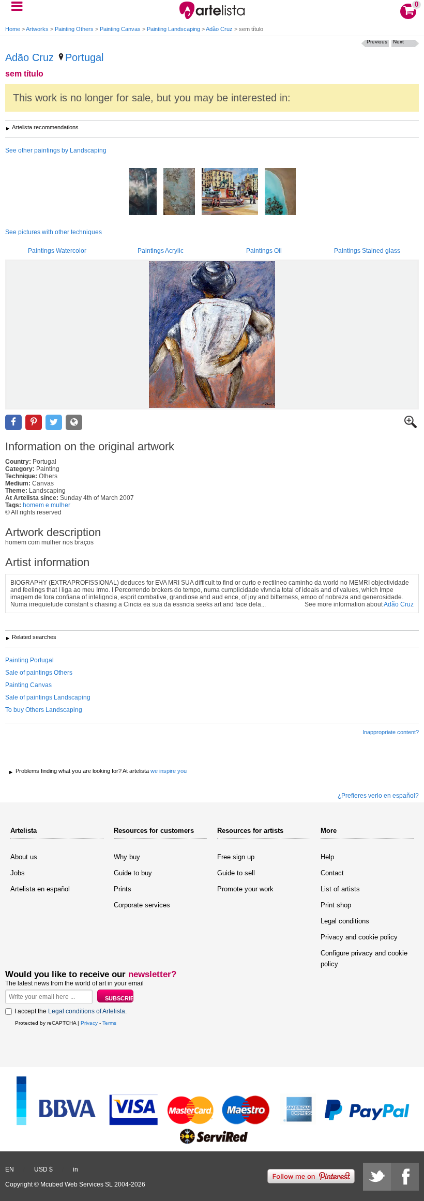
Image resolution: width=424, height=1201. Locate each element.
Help (327, 857)
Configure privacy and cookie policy (364, 958)
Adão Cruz (219, 29)
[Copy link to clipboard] (74, 423)
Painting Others (74, 29)
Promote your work (245, 889)
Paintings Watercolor (57, 250)
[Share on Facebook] (13, 423)
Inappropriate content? (390, 732)
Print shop (336, 905)
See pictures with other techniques (53, 232)
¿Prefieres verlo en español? (378, 795)
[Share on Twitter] (54, 423)
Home (12, 29)
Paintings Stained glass (367, 250)
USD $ (43, 1169)
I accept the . (70, 1011)
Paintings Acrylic (161, 250)
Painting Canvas (120, 29)
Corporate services (142, 905)
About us (23, 857)
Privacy (89, 1023)
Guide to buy (133, 873)
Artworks (37, 29)
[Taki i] (142, 192)
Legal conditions (345, 921)
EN (9, 1169)
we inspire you (168, 771)
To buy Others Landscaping (43, 709)
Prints (122, 889)
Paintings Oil (264, 250)
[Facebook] (405, 1177)
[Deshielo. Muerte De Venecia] (179, 192)
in (75, 1169)
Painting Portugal (29, 660)
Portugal (84, 57)
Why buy (127, 857)
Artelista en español (40, 889)
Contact (332, 873)
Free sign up (235, 857)
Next (398, 41)
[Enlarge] (410, 426)
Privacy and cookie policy (359, 937)
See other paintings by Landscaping (56, 150)
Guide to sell (236, 873)
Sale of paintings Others (38, 672)
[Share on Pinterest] (33, 423)
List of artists (340, 889)
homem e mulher (46, 505)
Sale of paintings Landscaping (47, 697)
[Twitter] (377, 1177)
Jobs (17, 873)
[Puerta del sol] (230, 192)
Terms (109, 1023)
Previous (377, 41)
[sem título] (212, 334)
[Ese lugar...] (280, 192)
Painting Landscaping (173, 29)
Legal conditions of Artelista (86, 1011)
